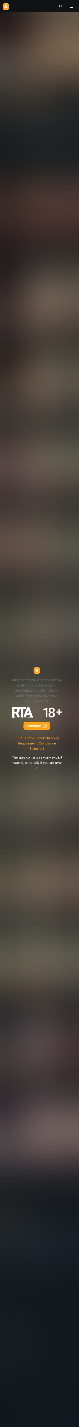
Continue (34, 726)
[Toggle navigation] (70, 6)
